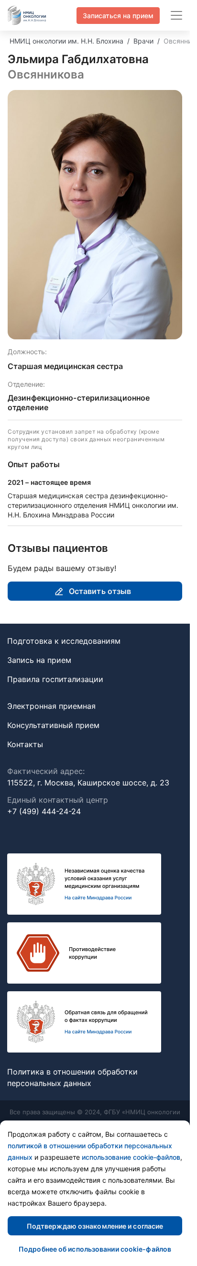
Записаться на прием (118, 15)
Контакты (25, 744)
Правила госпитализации (55, 679)
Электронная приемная (51, 706)
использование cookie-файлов (131, 1157)
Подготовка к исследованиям (63, 641)
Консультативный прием (53, 725)
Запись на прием (39, 660)
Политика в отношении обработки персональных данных (72, 1077)
